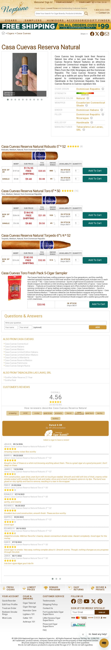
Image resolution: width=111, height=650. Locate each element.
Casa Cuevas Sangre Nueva (17, 366)
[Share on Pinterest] (102, 34)
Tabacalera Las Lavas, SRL (89, 128)
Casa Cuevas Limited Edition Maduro (21, 355)
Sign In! (49, 2)
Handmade (82, 122)
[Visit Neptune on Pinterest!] (100, 602)
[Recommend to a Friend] (107, 34)
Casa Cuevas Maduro (14, 349)
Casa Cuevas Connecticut (16, 344)
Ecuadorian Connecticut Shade (90, 104)
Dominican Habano (87, 110)
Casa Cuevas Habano (14, 346)
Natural (80, 98)
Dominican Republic (88, 89)
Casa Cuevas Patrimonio (16, 363)
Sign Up (102, 612)
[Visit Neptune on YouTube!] (87, 602)
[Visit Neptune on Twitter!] (94, 602)
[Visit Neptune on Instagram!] (80, 602)
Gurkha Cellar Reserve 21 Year (19, 377)
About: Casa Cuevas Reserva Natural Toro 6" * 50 (26, 487)
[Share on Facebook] (92, 34)
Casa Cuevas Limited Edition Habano (21, 352)
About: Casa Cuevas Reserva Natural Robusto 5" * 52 (27, 446)
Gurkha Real (10, 380)
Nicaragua (82, 118)
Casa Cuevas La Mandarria (17, 357)
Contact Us (104, 12)
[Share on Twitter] (97, 34)
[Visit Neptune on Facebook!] (74, 602)
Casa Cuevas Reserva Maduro (18, 360)
